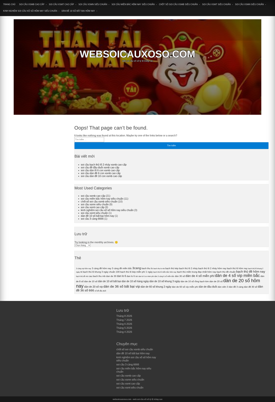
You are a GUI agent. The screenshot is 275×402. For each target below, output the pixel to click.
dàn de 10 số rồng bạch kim (195, 281)
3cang (136, 268)
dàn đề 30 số (250, 287)
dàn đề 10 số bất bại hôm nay (78, 11)
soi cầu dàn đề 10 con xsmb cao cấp (101, 176)
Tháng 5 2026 (124, 328)
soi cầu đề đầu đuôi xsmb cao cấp (100, 167)
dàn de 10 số (90, 281)
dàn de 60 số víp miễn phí (185, 287)
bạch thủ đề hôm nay (250, 271)
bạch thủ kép (171, 268)
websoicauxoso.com (137, 54)
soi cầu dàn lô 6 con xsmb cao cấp (100, 170)
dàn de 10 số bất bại (109, 281)
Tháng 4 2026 (124, 332)
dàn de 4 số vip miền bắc (237, 275)
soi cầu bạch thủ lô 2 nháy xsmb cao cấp (104, 164)
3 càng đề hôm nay (101, 268)
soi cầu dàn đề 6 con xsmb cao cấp (100, 173)
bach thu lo (147, 268)
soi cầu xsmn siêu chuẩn (92, 4)
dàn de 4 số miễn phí (200, 276)
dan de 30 (111, 276)
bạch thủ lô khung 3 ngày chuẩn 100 (101, 272)
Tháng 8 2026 (124, 316)
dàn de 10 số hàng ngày (135, 281)
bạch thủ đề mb (82, 276)
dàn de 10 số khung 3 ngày (164, 281)
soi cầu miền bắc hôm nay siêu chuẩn (133, 4)
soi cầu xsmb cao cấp (31, 4)
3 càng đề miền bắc (122, 268)
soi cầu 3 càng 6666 (92, 218)
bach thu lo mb (159, 268)
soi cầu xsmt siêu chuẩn (216, 4)
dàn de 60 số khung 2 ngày (156, 286)
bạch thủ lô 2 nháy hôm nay (212, 268)
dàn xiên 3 (223, 287)
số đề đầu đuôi (100, 291)
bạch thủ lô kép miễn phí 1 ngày (136, 272)
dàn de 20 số (216, 281)
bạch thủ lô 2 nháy (188, 268)
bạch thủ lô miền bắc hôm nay (164, 272)
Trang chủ (9, 4)
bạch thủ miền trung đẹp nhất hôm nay (196, 272)
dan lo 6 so (132, 276)
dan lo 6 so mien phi (146, 276)
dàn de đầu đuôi (208, 286)
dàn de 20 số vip (93, 286)
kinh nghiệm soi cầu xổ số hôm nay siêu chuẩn (30, 11)
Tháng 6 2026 (124, 324)
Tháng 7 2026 (124, 320)
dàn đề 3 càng (236, 287)
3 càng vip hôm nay (83, 268)
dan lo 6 (121, 276)
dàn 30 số (180, 276)
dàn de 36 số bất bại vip (121, 286)
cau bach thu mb (97, 276)
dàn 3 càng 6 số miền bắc (164, 276)
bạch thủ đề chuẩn (226, 272)
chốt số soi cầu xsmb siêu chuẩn (178, 4)
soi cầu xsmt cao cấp (61, 4)
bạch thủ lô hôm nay (237, 268)
